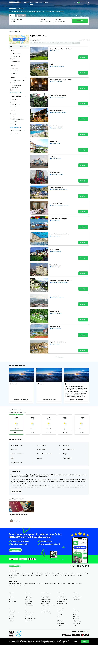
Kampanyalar (76, 613)
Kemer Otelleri (28, 573)
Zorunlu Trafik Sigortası (30, 613)
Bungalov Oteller (70, 583)
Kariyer (58, 618)
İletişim (58, 613)
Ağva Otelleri (67, 573)
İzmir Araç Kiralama (61, 597)
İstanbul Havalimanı (77, 596)
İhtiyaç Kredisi (12, 611)
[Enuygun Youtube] (88, 566)
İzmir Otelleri (27, 599)
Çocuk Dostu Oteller (60, 583)
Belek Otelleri (39, 575)
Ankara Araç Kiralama (61, 596)
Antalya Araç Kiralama (62, 599)
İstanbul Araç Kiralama (62, 594)
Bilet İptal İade (76, 620)
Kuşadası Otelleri (47, 575)
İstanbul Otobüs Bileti (45, 594)
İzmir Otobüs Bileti (45, 597)
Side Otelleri (36, 573)
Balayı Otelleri (12, 583)
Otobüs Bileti (44, 592)
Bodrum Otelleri (28, 597)
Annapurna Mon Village (56, 110)
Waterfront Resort (55, 326)
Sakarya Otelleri (75, 573)
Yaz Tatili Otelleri (21, 586)
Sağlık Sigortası (28, 616)
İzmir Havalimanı (76, 599)
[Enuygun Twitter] (83, 566)
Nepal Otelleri (17, 31)
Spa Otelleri (52, 583)
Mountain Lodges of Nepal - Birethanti (61, 49)
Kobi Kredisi (11, 618)
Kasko (26, 611)
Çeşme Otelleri (20, 573)
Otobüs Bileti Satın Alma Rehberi (48, 605)
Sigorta (27, 609)
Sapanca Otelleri (71, 575)
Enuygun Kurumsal (45, 609)
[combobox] (23, 21)
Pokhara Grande (54, 249)
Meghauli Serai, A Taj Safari (58, 342)
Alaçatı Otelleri (63, 575)
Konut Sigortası (28, 620)
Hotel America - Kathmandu (58, 95)
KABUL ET (85, 641)
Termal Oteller (20, 583)
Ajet (9, 599)
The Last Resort (54, 311)
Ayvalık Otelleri (31, 575)
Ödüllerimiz (59, 622)
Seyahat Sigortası (29, 614)
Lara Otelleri (11, 577)
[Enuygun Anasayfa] (14, 2)
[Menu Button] (81, 2)
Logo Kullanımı (60, 620)
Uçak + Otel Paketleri (29, 605)
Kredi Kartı (11, 620)
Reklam (58, 616)
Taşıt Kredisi (11, 616)
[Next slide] (46, 53)
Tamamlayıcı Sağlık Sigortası (31, 618)
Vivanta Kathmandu (55, 265)
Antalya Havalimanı (77, 597)
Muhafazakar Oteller (43, 583)
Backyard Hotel (54, 296)
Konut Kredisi (12, 614)
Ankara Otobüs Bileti (45, 596)
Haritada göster (20, 39)
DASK (26, 622)
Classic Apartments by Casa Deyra (59, 234)
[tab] (12, 15)
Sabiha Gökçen (76, 594)
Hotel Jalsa (53, 157)
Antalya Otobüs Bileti (45, 603)
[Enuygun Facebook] (78, 566)
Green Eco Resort (54, 141)
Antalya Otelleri (28, 596)
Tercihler (75, 641)
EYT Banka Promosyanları (14, 613)
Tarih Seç (82, 57)
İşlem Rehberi (76, 616)
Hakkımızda (59, 611)
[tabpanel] (49, 21)
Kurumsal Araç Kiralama (62, 603)
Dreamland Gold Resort (56, 126)
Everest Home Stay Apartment (58, 218)
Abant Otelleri (83, 573)
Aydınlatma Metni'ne (62, 641)
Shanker (52, 64)
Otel (12, 31)
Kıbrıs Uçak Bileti (12, 601)
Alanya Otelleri (12, 573)
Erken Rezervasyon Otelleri (31, 583)
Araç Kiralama (60, 592)
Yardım (74, 614)
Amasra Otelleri (22, 575)
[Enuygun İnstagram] (80, 566)
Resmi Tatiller (76, 618)
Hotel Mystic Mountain (56, 187)
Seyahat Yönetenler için (46, 613)
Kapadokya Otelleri (13, 575)
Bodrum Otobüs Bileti (45, 599)
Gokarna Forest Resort (56, 203)
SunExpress (11, 597)
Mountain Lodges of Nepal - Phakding (60, 280)
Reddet (19, 642)
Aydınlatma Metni (77, 622)
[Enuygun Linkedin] (86, 566)
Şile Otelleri (55, 575)
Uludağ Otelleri (59, 573)
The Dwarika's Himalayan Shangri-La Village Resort (61, 79)
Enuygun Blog (76, 611)
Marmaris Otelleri (28, 601)
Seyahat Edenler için (45, 611)
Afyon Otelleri (80, 575)
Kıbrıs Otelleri (51, 573)
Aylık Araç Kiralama (61, 601)
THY (9, 594)
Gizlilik (74, 625)
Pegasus (11, 596)
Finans (10, 609)
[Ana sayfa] (9, 31)
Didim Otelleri (43, 573)
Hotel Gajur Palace (55, 172)
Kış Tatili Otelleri (12, 586)
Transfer (75, 592)
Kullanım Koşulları (77, 623)
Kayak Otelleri (79, 583)
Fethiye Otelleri (28, 603)
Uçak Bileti (11, 592)
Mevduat (11, 622)
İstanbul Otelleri (28, 594)
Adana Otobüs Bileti (45, 601)
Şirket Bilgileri (60, 614)
